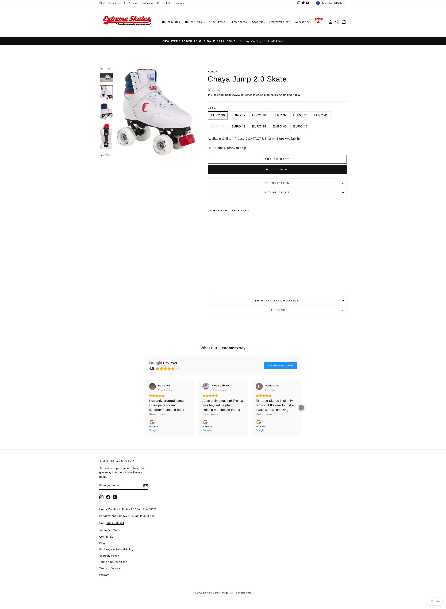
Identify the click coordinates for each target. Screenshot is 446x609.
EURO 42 (218, 126)
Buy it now (277, 169)
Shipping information (277, 300)
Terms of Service (110, 568)
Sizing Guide (277, 192)
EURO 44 (259, 126)
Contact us (114, 2)
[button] (144, 407)
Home (211, 71)
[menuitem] (171, 21)
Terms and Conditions (113, 561)
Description (277, 183)
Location (179, 2)
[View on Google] (152, 386)
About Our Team (109, 530)
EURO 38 (259, 115)
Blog (102, 2)
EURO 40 (300, 115)
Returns (277, 310)
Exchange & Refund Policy (116, 549)
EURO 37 (238, 115)
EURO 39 (280, 115)
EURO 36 (218, 115)
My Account (131, 2)
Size (212, 107)
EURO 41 (321, 115)
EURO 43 (238, 126)
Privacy (104, 574)
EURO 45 (280, 126)
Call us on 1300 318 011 (156, 2)
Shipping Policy (109, 555)
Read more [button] (157, 414)
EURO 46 (300, 126)
